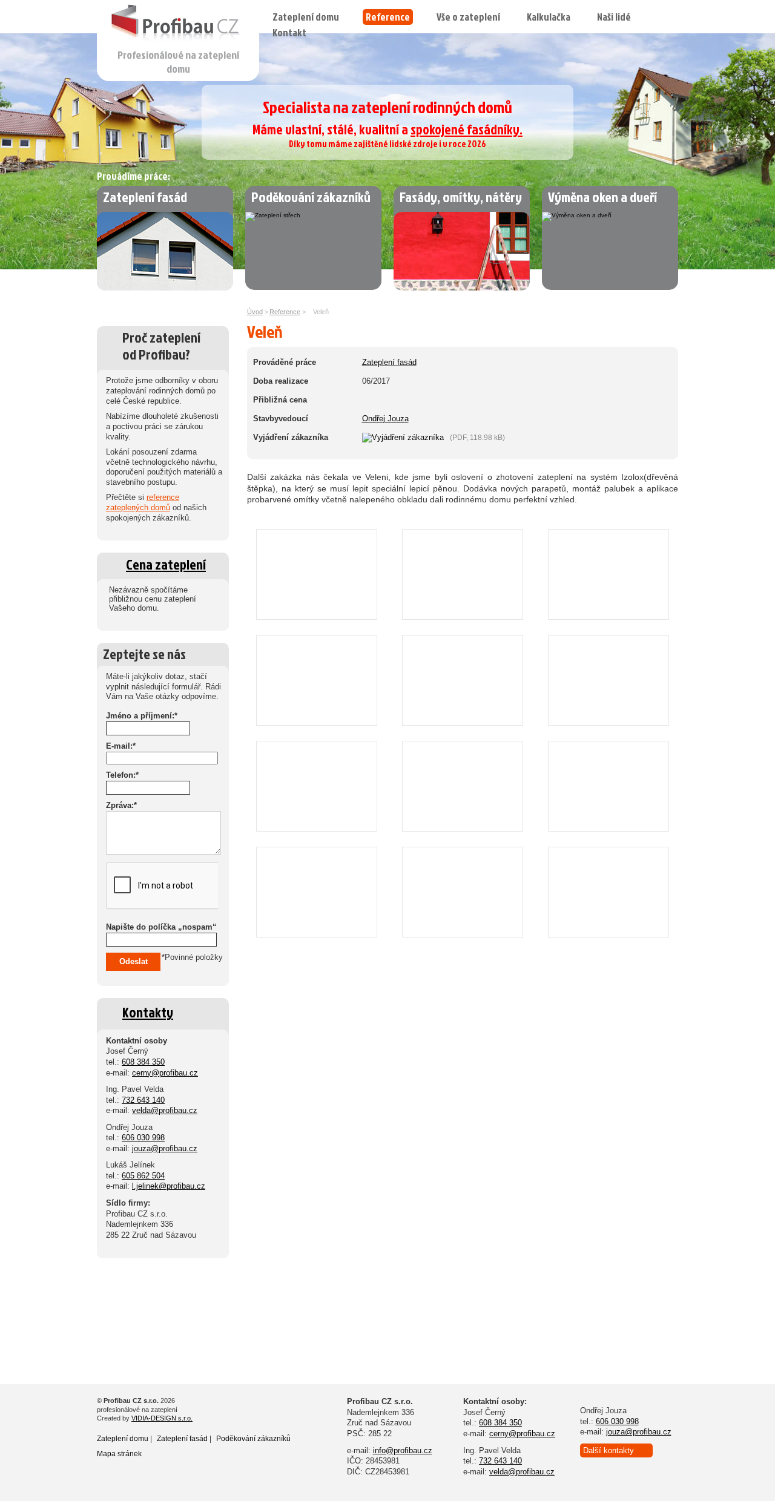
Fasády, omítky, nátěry (461, 196)
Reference (388, 17)
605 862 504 (143, 1175)
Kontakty (147, 1012)
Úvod (255, 311)
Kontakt (289, 32)
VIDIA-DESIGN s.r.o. (162, 1418)
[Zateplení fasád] (165, 288)
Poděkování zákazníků (311, 196)
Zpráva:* (121, 805)
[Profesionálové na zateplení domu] (178, 44)
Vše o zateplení (468, 17)
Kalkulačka (548, 17)
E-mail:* (121, 745)
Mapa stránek (119, 1454)
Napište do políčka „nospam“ (161, 926)
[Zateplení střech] (272, 215)
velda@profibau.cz (164, 1110)
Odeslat (133, 961)
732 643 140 (143, 1100)
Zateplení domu (305, 17)
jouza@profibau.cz (164, 1148)
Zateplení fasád (145, 196)
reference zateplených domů (142, 502)
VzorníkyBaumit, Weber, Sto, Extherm (141, 1300)
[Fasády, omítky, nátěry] (462, 288)
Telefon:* (122, 775)
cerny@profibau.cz (165, 1072)
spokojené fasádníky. (467, 129)
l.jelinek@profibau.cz (168, 1186)
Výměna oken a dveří (602, 196)
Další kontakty (608, 1450)
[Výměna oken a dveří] (577, 215)
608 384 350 (143, 1061)
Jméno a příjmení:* (141, 715)
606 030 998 (143, 1137)
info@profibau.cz (402, 1450)
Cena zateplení (166, 564)
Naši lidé (614, 17)
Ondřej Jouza (385, 418)
